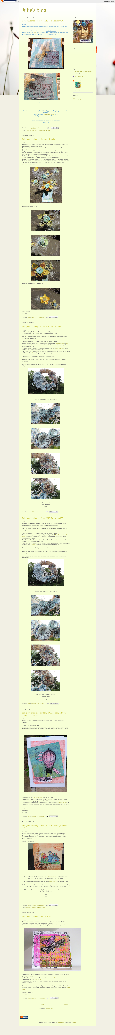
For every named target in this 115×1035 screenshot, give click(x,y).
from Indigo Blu (79, 76)
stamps (43, 907)
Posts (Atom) (49, 1008)
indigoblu (40, 130)
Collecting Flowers (51, 876)
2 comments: (41, 998)
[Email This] (51, 128)
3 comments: (40, 816)
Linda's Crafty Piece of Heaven (83, 71)
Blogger (74, 1022)
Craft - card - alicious (80, 81)
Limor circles (38, 979)
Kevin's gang (59, 348)
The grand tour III (38, 797)
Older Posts (65, 1004)
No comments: (42, 128)
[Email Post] (48, 128)
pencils (39, 907)
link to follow (62, 802)
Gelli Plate (34, 130)
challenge (28, 130)
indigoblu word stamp (48, 114)
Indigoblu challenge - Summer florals (38, 139)
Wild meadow (57, 977)
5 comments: (40, 511)
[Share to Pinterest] (58, 128)
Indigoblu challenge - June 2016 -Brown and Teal (43, 326)
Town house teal (59, 343)
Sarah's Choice (53, 881)
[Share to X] (55, 128)
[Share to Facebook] (57, 128)
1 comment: (41, 317)
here (35, 32)
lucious (48, 130)
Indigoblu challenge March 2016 (36, 916)
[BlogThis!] (53, 128)
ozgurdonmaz (61, 1022)
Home (42, 1004)
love (44, 130)
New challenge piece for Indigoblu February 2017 (43, 21)
